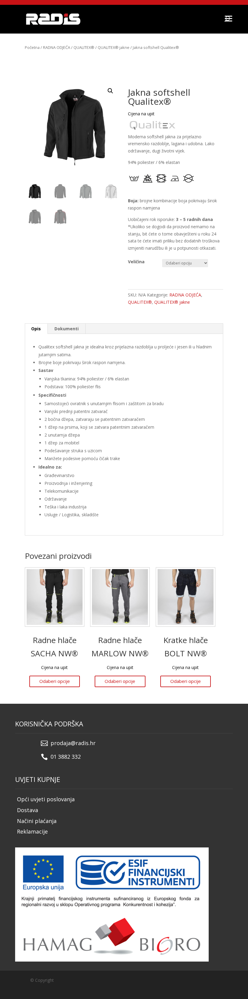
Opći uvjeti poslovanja (46, 799)
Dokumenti (66, 328)
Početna (32, 47)
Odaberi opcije (54, 681)
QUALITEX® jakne (113, 47)
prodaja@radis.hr (73, 743)
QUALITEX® (83, 47)
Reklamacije (32, 831)
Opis (36, 328)
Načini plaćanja (37, 820)
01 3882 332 (66, 756)
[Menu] (228, 18)
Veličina (136, 261)
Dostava (27, 810)
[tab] (36, 329)
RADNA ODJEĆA (56, 47)
